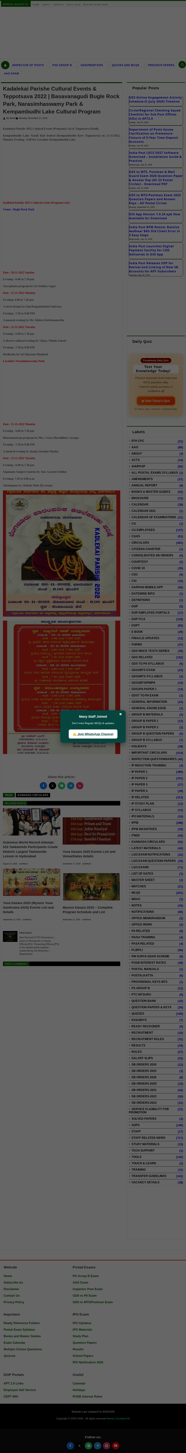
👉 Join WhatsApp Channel (93, 734)
